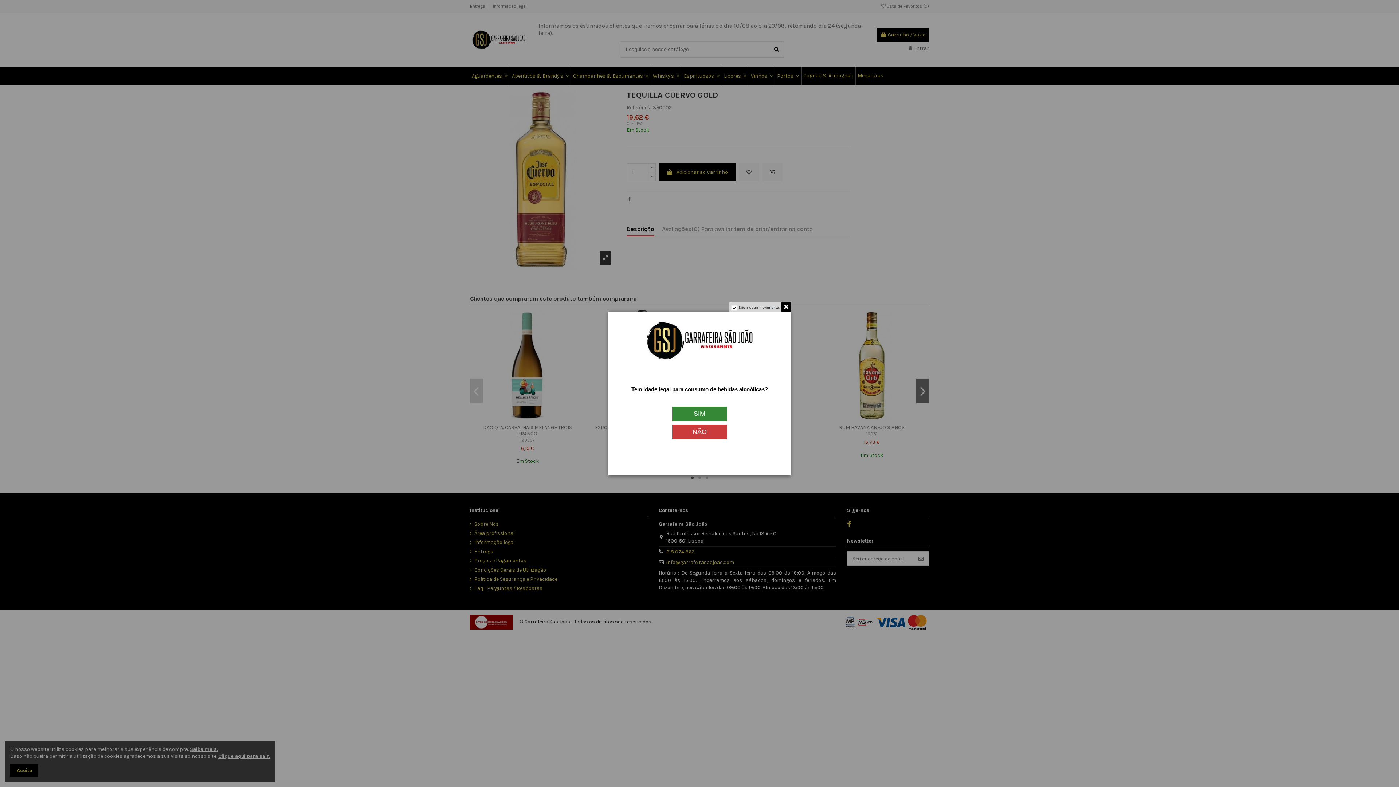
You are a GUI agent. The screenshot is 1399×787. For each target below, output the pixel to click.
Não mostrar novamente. (759, 307)
